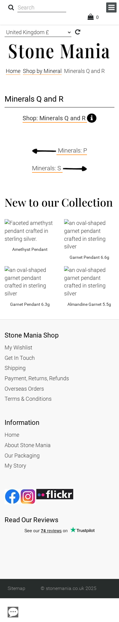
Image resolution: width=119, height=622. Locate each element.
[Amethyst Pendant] (30, 231)
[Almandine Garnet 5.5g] (89, 282)
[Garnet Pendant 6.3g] (30, 282)
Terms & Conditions (28, 399)
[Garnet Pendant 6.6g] (89, 235)
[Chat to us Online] (13, 612)
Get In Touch (20, 358)
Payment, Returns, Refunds (37, 378)
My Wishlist (18, 347)
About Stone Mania (28, 445)
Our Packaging (22, 455)
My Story (15, 465)
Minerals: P (71, 150)
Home (12, 435)
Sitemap (16, 588)
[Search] (11, 8)
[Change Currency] (77, 32)
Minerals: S (47, 168)
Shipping (15, 368)
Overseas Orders (24, 388)
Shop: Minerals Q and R (55, 118)
